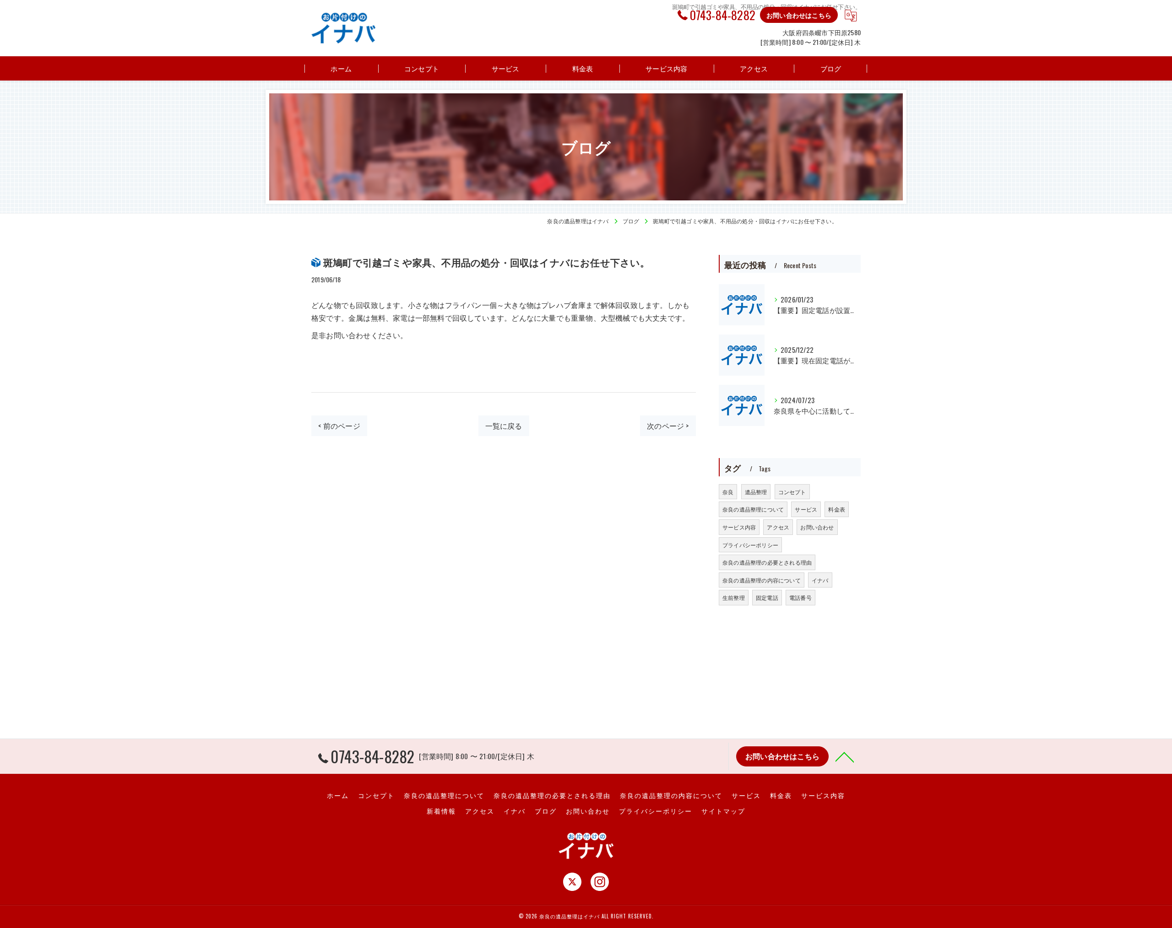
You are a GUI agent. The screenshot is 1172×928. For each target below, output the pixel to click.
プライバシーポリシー (750, 545)
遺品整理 (756, 492)
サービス (806, 509)
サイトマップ (723, 810)
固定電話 (767, 597)
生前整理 (733, 597)
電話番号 (800, 597)
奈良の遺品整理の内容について (761, 580)
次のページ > (668, 426)
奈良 (727, 492)
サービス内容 (739, 527)
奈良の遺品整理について (753, 509)
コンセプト (792, 492)
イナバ (820, 580)
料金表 (836, 509)
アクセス (778, 527)
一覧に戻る (503, 426)
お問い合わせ (817, 527)
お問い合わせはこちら (798, 15)
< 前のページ (339, 426)
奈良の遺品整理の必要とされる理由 (767, 562)
